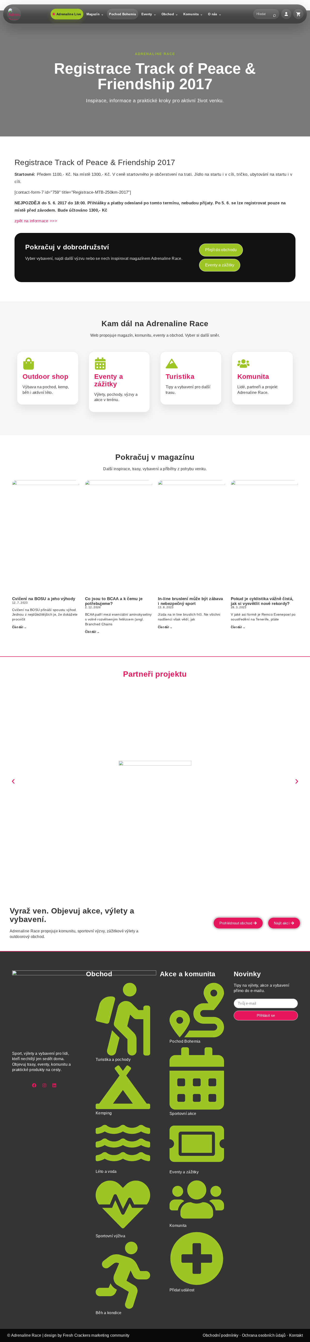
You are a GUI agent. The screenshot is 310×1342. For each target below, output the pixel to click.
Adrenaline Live (68, 14)
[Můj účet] (286, 14)
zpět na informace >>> (36, 221)
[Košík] (298, 14)
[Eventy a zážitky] (100, 363)
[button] (13, 781)
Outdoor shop (45, 376)
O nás (212, 14)
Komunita (191, 14)
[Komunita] (243, 363)
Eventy (146, 14)
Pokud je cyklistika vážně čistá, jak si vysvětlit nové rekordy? (262, 601)
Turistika (180, 376)
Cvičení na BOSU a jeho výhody (43, 598)
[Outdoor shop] (29, 363)
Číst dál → (19, 627)
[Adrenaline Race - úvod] (14, 14)
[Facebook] (34, 1085)
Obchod (168, 14)
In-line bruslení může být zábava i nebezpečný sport (190, 601)
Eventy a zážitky (108, 380)
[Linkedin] (54, 1085)
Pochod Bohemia (122, 14)
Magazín (93, 14)
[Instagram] (44, 1085)
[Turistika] (172, 363)
